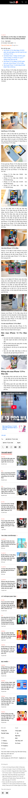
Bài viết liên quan (5, 48)
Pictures (5, 743)
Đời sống (3, 456)
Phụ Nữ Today (5, 733)
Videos (5, 740)
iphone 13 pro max (8, 442)
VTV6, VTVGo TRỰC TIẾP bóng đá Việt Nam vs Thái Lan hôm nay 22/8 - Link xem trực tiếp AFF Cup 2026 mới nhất (8, 701)
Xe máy (2, 501)
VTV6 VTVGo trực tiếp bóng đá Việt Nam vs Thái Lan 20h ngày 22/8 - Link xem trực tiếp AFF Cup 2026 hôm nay (8, 717)
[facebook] (7, 447)
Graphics (5, 745)
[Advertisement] (14, 97)
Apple (18, 442)
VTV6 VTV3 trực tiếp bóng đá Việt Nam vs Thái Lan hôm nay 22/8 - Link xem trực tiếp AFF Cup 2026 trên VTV (8, 650)
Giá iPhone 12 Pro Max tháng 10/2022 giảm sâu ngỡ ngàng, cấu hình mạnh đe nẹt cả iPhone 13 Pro (15, 52)
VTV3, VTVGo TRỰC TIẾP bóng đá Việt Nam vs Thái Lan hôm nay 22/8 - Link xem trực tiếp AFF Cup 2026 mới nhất (8, 686)
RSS (16, 738)
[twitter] (2, 447)
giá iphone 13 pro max (12, 439)
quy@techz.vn (8, 756)
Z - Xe (17, 733)
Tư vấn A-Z (3, 35)
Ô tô (2, 471)
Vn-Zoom (17, 743)
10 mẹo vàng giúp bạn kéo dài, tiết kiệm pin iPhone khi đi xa (8, 570)
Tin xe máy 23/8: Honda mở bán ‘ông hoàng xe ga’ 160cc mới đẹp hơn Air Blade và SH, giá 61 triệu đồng (8, 524)
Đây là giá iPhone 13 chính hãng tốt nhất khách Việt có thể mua (9, 427)
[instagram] (11, 447)
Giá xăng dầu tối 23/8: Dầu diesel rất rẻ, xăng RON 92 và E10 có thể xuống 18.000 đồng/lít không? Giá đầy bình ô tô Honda (8, 621)
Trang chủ (4, 730)
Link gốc (3, 435)
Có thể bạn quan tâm (8, 596)
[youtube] (15, 447)
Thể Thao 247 (19, 740)
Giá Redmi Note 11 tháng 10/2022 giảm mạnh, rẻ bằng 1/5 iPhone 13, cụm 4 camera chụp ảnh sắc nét (14, 57)
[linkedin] (19, 447)
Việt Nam (3, 631)
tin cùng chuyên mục (8, 535)
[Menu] (26, 2)
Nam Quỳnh (7, 41)
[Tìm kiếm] (21, 2)
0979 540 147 (10, 753)
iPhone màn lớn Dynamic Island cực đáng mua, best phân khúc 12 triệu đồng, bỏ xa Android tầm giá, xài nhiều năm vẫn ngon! (8, 585)
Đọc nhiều (4, 661)
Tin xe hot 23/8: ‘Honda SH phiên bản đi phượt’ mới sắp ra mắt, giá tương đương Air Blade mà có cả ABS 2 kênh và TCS (8, 507)
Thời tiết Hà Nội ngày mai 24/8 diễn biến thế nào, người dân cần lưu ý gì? (8, 460)
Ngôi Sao (17, 735)
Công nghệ (18, 730)
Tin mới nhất (6, 453)
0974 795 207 (14, 758)
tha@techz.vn (22, 758)
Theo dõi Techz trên (6, 45)
